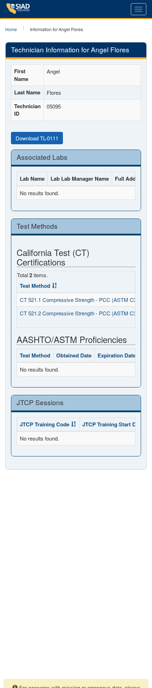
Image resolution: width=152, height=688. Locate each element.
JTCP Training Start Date (113, 424)
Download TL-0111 (37, 138)
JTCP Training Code (44, 424)
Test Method (35, 286)
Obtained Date (74, 355)
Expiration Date (117, 355)
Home (11, 29)
